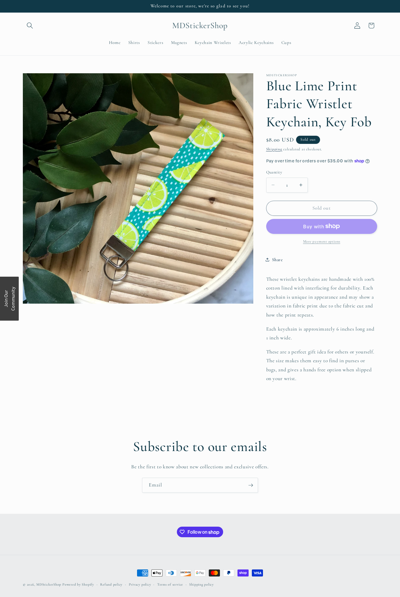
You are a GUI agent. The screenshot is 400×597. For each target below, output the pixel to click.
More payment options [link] (321, 241)
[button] (30, 25)
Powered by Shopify (78, 584)
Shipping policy (201, 584)
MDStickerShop (48, 584)
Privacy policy (140, 584)
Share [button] (277, 259)
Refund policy (111, 584)
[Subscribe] (251, 485)
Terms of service (170, 584)
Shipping (274, 149)
